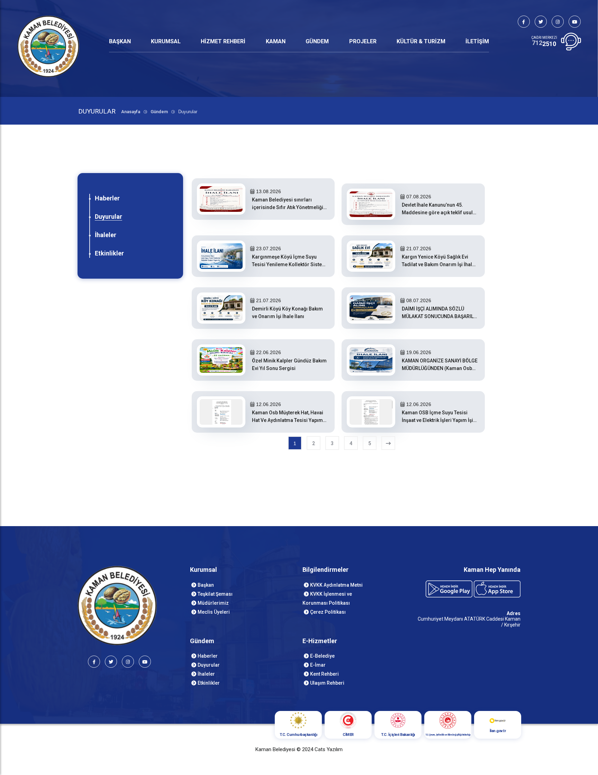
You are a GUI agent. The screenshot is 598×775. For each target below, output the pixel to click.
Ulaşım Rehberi (327, 683)
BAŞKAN (120, 41)
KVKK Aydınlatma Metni (336, 585)
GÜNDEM (317, 41)
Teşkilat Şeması (215, 594)
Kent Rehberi (324, 674)
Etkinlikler (109, 253)
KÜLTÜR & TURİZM (421, 41)
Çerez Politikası (328, 612)
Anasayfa (130, 111)
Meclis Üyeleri (214, 612)
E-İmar (318, 665)
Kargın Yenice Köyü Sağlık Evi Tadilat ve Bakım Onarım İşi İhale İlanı (438, 264)
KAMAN (276, 41)
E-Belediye (322, 656)
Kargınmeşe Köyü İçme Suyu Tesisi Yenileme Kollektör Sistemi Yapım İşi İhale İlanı (290, 264)
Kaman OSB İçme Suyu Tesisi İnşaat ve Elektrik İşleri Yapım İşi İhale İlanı (437, 420)
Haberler (107, 198)
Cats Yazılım (329, 749)
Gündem (159, 111)
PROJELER (363, 41)
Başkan (206, 585)
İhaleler (105, 234)
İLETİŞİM (477, 41)
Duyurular (108, 216)
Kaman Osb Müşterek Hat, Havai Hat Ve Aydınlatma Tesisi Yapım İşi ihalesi (287, 420)
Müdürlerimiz (213, 603)
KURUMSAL (166, 41)
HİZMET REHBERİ (223, 41)
